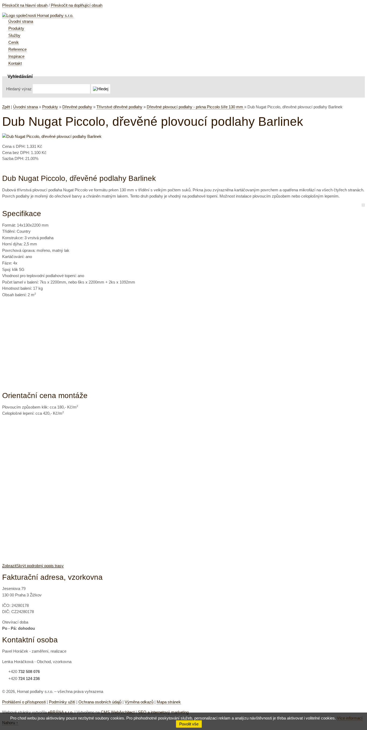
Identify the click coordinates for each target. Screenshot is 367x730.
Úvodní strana (25, 107)
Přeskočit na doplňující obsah (76, 5)
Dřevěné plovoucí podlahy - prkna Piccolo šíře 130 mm (195, 107)
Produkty (50, 107)
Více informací (349, 718)
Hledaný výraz (19, 89)
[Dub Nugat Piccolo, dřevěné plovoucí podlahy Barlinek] (52, 136)
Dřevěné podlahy (77, 107)
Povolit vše (189, 724)
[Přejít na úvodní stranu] (37, 15)
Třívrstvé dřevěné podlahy (119, 107)
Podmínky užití (62, 702)
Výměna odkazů (139, 702)
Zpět (6, 107)
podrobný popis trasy (33, 565)
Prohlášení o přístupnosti (24, 702)
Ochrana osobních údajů (99, 702)
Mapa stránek (169, 702)
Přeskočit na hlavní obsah (25, 5)
